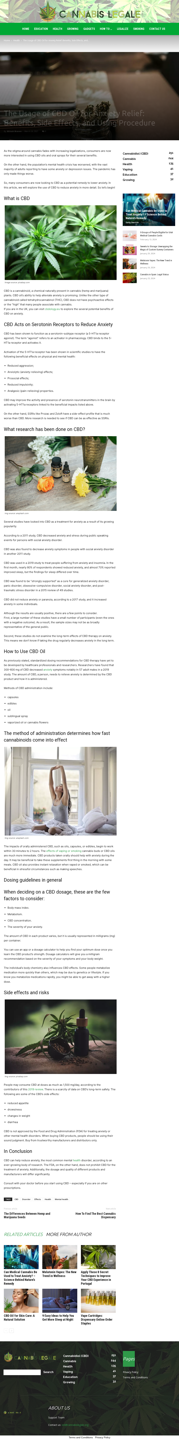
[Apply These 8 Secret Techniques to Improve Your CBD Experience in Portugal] (98, 1257)
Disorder (26, 1199)
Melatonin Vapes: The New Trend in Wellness (59, 1274)
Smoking (138, 29)
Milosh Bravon (14, 131)
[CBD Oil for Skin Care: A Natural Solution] (21, 1301)
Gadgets (89, 29)
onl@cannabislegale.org (75, 1425)
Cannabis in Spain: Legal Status (154, 274)
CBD (16, 1199)
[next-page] (11, 1331)
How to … (106, 29)
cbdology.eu (52, 309)
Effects (37, 1199)
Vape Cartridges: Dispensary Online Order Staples (96, 1319)
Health (57, 29)
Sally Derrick (132, 222)
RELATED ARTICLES (23, 1234)
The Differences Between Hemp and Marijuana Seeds (27, 1215)
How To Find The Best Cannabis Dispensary (96, 1215)
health (77, 1160)
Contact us (157, 29)
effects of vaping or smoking (63, 851)
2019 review (35, 1089)
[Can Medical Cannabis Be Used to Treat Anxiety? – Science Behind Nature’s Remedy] (21, 1257)
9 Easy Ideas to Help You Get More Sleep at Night (58, 1317)
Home (7, 40)
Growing (72, 29)
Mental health (61, 1199)
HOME (25, 29)
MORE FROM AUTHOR (68, 1234)
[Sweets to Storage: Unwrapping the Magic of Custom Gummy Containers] (130, 250)
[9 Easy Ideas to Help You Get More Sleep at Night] (59, 1301)
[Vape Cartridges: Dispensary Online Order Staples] (98, 1301)
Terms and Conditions (135, 1377)
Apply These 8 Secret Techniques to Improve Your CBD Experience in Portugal (96, 1277)
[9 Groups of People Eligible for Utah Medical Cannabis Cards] (130, 236)
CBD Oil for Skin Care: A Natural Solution (19, 1317)
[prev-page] (6, 1331)
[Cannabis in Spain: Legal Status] (130, 278)
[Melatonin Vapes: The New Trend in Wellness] (59, 1257)
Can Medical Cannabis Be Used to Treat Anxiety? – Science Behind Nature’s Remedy (20, 1277)
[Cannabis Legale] (89, 11)
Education (41, 29)
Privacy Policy (130, 1372)
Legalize (122, 29)
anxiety (47, 669)
